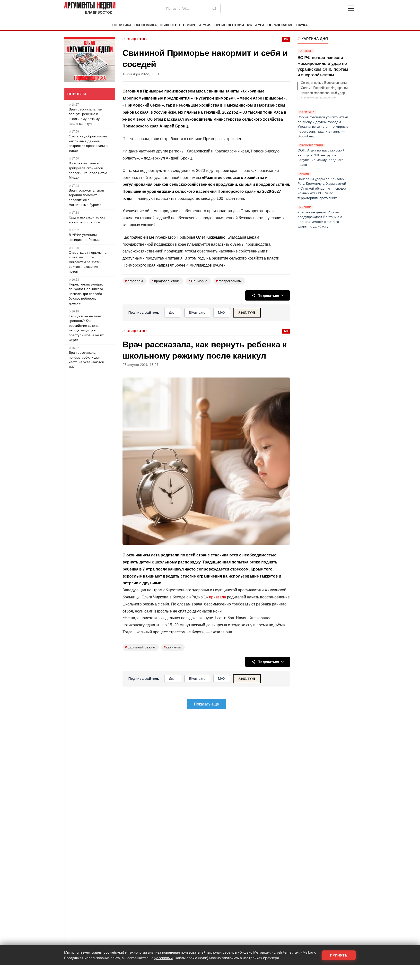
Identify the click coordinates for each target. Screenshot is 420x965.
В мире (189, 25)
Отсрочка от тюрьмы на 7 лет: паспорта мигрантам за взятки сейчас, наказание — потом (87, 262)
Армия (205, 25)
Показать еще (206, 704)
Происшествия (229, 25)
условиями (163, 958)
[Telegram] (326, 8)
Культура (255, 25)
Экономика (145, 25)
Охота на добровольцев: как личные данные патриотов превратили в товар (88, 143)
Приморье (198, 281)
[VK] (338, 8)
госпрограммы (229, 281)
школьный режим (140, 647)
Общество (170, 25)
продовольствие (166, 281)
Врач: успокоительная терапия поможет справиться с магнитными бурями (86, 197)
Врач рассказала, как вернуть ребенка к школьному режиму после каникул (85, 116)
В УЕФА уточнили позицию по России (84, 237)
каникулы (172, 647)
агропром (134, 281)
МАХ (221, 312)
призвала (217, 597)
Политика (121, 25)
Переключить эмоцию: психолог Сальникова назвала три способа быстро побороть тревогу (87, 293)
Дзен (172, 312)
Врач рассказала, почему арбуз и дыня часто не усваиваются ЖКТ (86, 360)
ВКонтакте (197, 312)
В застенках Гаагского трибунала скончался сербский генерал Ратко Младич (88, 170)
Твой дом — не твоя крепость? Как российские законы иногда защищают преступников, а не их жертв (86, 328)
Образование (280, 25)
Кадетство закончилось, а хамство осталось (87, 219)
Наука (302, 25)
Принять (339, 955)
